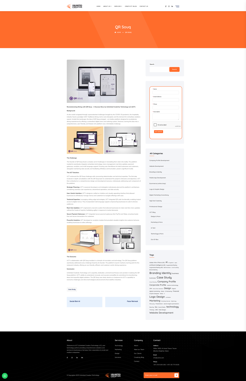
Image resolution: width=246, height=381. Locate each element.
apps (176, 262)
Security (151, 307)
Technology (119, 345)
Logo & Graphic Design (156, 189)
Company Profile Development (159, 160)
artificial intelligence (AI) (157, 265)
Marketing (154, 300)
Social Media (161, 307)
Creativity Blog (131, 6)
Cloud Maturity (153, 282)
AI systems (171, 262)
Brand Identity (153, 269)
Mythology (173, 301)
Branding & (153, 172)
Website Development (156, 166)
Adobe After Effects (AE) (157, 262)
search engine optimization (171, 303)
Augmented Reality (171, 265)
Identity (159, 172)
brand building (175, 267)
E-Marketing (168, 291)
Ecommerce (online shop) (157, 183)
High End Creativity (155, 201)
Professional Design (155, 206)
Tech (154, 228)
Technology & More (157, 234)
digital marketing (154, 291)
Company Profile (166, 281)
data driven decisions (158, 288)
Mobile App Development (157, 178)
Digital (174, 288)
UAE (156, 310)
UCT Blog (152, 212)
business (175, 273)
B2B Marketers (167, 267)
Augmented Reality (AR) (156, 267)
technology (172, 306)
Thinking (151, 310)
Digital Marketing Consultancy (159, 195)
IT (164, 293)
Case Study (72, 289)
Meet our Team (139, 349)
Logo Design (157, 296)
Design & (154, 216)
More (158, 216)
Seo (156, 307)
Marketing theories (165, 301)
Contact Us (144, 6)
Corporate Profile (157, 285)
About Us (106, 6)
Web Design (162, 310)
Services (117, 6)
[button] (5, 376)
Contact (136, 361)
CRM (150, 288)
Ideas (161, 293)
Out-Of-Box (154, 239)
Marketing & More (156, 222)
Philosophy (152, 303)
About (136, 345)
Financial (176, 291)
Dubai (162, 291)
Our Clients (137, 353)
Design (167, 288)
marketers (168, 297)
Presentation (159, 303)
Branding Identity (160, 273)
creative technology (172, 285)
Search (174, 69)
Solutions (118, 357)
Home (98, 6)
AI (152, 228)
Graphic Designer (154, 293)
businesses (152, 278)
